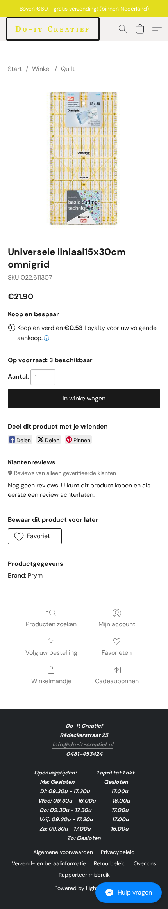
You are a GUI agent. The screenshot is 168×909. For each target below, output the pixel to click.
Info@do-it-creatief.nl (82, 744)
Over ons (145, 863)
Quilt (68, 69)
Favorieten (117, 653)
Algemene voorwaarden (63, 852)
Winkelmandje (51, 681)
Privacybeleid (118, 852)
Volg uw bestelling (51, 653)
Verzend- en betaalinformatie (49, 863)
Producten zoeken (51, 624)
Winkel (41, 69)
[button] (84, 892)
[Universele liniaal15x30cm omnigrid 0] (84, 158)
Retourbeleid (110, 863)
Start (15, 69)
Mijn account (116, 624)
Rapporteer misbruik (84, 874)
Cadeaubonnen (117, 681)
